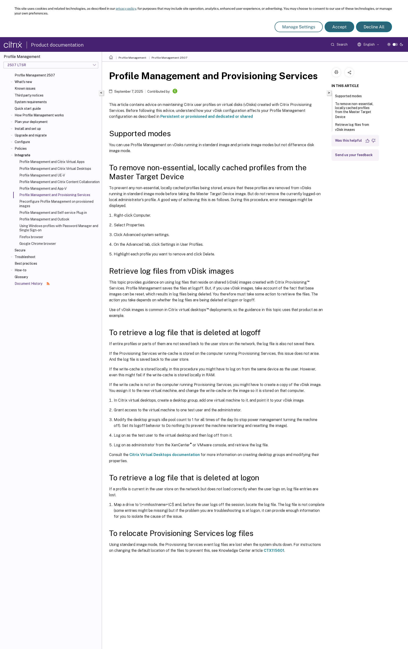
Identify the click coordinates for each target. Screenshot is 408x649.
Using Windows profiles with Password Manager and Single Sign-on (58, 228)
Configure (22, 142)
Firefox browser (31, 237)
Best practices (26, 263)
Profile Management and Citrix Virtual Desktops (55, 169)
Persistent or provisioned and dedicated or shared (206, 116)
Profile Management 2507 (35, 75)
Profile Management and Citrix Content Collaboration (59, 182)
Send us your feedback (354, 155)
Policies (21, 148)
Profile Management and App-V (43, 188)
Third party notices (29, 95)
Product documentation (57, 45)
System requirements (31, 102)
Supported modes (348, 96)
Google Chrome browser (37, 244)
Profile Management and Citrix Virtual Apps (52, 162)
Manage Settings (298, 26)
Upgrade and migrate (31, 135)
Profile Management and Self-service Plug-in (53, 213)
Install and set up (28, 129)
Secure (20, 250)
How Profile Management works (39, 115)
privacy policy (126, 8)
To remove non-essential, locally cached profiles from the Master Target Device (354, 110)
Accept (339, 26)
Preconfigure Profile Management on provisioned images (56, 204)
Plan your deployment (31, 122)
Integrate (22, 155)
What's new (23, 82)
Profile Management (132, 57)
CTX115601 (274, 550)
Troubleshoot (25, 257)
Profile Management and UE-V (42, 175)
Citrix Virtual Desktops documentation (164, 454)
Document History (29, 283)
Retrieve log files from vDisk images (352, 127)
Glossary (21, 277)
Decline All (374, 26)
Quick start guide (28, 108)
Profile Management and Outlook (44, 219)
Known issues (25, 88)
